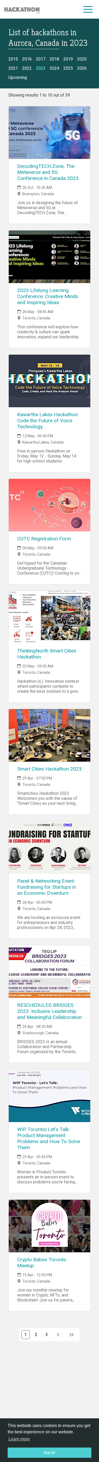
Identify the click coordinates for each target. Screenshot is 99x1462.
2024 (54, 68)
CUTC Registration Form (44, 539)
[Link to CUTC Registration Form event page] (49, 505)
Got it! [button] (49, 1452)
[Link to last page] (71, 1334)
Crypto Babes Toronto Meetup (41, 1263)
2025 (68, 68)
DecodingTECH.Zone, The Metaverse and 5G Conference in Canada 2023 (48, 172)
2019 (68, 59)
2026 (82, 68)
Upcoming (17, 77)
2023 (40, 68)
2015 (13, 59)
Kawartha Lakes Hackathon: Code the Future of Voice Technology (48, 420)
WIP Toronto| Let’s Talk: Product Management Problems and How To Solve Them (48, 1138)
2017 (40, 59)
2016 (27, 59)
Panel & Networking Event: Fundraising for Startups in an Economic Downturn (46, 887)
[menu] (88, 9)
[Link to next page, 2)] (58, 1334)
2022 (27, 68)
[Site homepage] (22, 9)
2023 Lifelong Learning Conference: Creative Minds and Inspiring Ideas (47, 296)
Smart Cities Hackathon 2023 (49, 769)
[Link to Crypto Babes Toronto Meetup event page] (49, 1226)
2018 (54, 59)
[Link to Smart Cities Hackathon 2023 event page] (49, 735)
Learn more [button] (19, 1439)
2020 (82, 59)
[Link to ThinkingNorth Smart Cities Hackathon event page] (49, 617)
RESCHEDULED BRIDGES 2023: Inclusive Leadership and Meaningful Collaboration (49, 1011)
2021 (13, 68)
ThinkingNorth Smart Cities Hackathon (46, 654)
